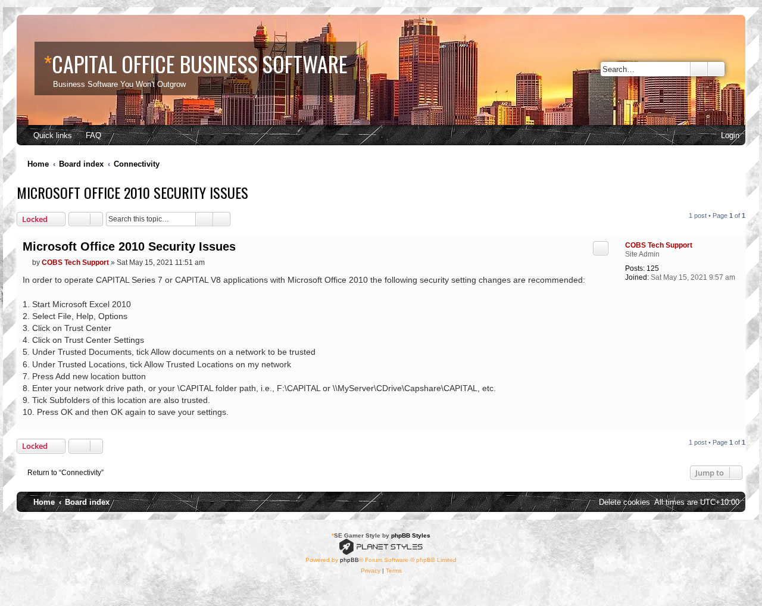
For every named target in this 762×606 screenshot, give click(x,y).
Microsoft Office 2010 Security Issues (132, 192)
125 (653, 268)
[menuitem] (88, 135)
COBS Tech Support (658, 245)
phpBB (349, 560)
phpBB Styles (410, 535)
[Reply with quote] (600, 248)
